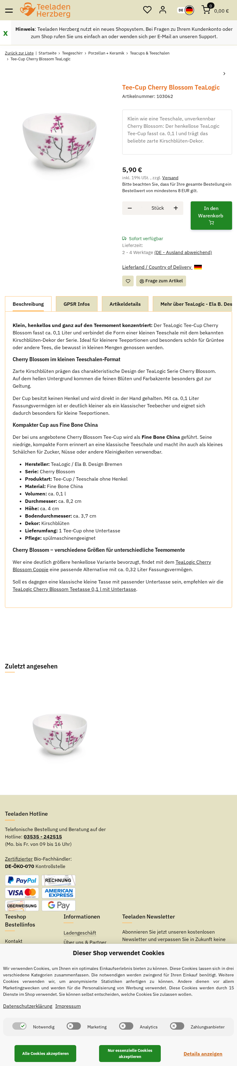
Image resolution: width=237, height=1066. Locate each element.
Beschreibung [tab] (28, 304)
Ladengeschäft (80, 933)
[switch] (19, 1026)
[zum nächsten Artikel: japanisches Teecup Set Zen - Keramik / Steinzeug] (224, 74)
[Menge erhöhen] (175, 208)
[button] (147, 10)
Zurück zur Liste (19, 53)
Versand (170, 177)
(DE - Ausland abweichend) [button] (183, 252)
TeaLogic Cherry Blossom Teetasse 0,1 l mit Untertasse (74, 589)
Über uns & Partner (85, 942)
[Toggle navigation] (9, 10)
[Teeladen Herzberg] (45, 10)
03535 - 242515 (43, 837)
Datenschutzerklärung (27, 1006)
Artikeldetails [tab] (125, 304)
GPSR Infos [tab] (77, 304)
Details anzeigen (203, 1054)
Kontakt (14, 941)
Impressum (68, 1006)
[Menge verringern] (130, 208)
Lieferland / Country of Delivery (157, 267)
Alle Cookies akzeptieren (45, 1053)
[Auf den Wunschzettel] (128, 281)
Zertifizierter (19, 859)
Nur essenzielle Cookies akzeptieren (130, 1053)
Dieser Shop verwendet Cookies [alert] (118, 953)
